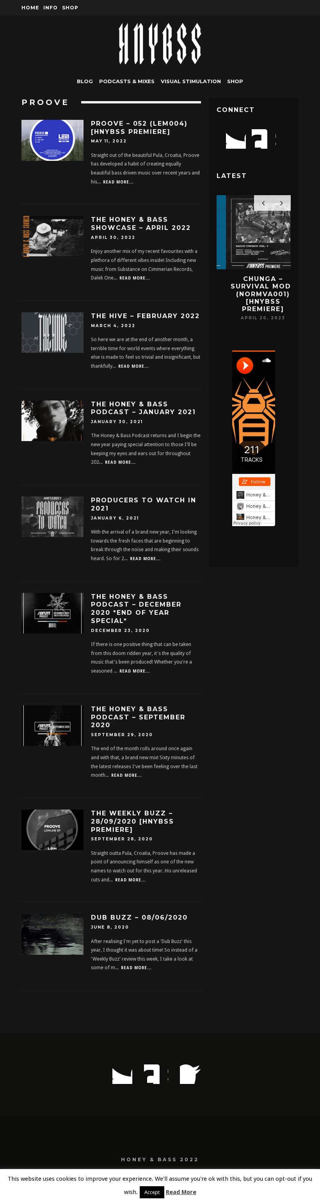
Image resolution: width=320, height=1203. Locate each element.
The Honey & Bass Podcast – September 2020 (138, 717)
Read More (181, 1192)
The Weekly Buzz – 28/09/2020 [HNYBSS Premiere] (132, 821)
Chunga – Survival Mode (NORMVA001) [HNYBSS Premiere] (253, 294)
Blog (85, 81)
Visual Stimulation (191, 81)
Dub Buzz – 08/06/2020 (139, 917)
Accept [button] (152, 1192)
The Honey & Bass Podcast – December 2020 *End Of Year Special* (136, 609)
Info (50, 8)
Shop (70, 8)
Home (30, 8)
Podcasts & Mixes (127, 81)
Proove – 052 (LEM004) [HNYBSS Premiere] (139, 127)
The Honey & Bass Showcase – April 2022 (141, 223)
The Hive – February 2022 (145, 316)
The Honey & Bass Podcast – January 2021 (143, 408)
